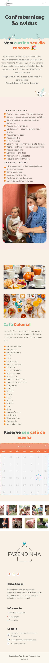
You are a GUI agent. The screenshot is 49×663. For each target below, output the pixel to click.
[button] (26, 241)
